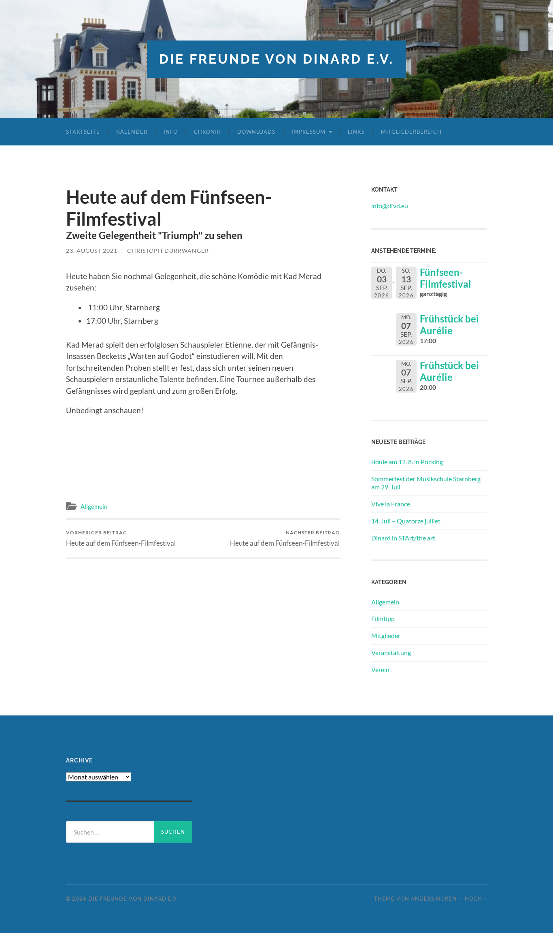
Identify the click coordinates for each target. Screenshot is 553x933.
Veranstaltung (391, 652)
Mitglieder (385, 635)
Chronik (207, 131)
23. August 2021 (91, 250)
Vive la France (390, 504)
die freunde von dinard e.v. (276, 58)
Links (356, 131)
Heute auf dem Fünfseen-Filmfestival (121, 538)
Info (171, 131)
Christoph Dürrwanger (168, 250)
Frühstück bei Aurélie (449, 324)
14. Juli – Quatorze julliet (405, 521)
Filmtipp (383, 618)
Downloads (256, 131)
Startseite (83, 131)
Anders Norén (434, 898)
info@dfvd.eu (389, 205)
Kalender (131, 131)
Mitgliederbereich (411, 131)
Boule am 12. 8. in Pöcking (407, 461)
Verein (380, 669)
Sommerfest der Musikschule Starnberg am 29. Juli (426, 483)
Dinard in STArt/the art (403, 538)
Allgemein (94, 506)
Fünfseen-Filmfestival (445, 278)
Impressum (308, 131)
